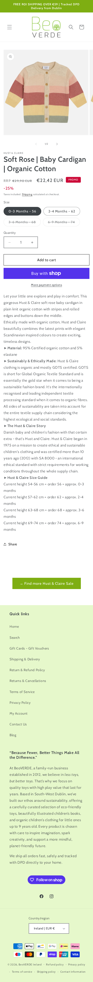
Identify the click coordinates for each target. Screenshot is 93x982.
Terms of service (22, 971)
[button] (9, 27)
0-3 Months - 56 (22, 211)
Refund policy (55, 964)
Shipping (27, 194)
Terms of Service (22, 692)
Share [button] (12, 544)
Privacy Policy (20, 702)
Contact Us (18, 724)
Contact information (73, 971)
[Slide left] (36, 144)
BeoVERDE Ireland (30, 964)
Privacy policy (76, 964)
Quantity (10, 233)
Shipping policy (46, 971)
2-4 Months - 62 (61, 211)
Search (15, 637)
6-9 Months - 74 (64, 223)
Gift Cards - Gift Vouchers (29, 648)
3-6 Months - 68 (25, 223)
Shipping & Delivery (25, 659)
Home (14, 626)
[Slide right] (57, 144)
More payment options (46, 285)
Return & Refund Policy (27, 670)
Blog (13, 735)
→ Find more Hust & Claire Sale (47, 583)
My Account (19, 713)
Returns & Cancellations (28, 681)
